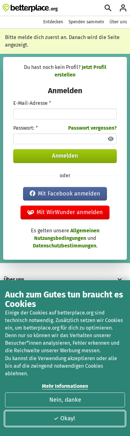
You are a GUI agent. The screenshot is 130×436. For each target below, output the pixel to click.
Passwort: (25, 128)
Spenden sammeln (86, 22)
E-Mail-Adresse (32, 103)
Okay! (67, 418)
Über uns (118, 22)
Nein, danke (65, 399)
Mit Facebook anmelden (69, 193)
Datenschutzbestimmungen (64, 246)
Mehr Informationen (65, 386)
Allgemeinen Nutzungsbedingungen (66, 234)
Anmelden (65, 155)
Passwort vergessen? (92, 128)
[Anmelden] (123, 8)
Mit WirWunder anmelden (70, 212)
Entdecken (53, 22)
